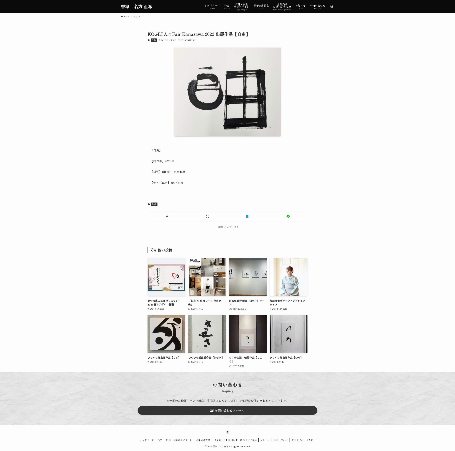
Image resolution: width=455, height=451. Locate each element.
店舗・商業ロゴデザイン (179, 440)
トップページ (147, 440)
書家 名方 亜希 (136, 6)
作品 (154, 40)
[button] (167, 216)
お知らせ (265, 440)
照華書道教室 (203, 440)
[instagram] (332, 6)
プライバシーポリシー (303, 440)
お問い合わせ (281, 440)
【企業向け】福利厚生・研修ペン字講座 (235, 440)
